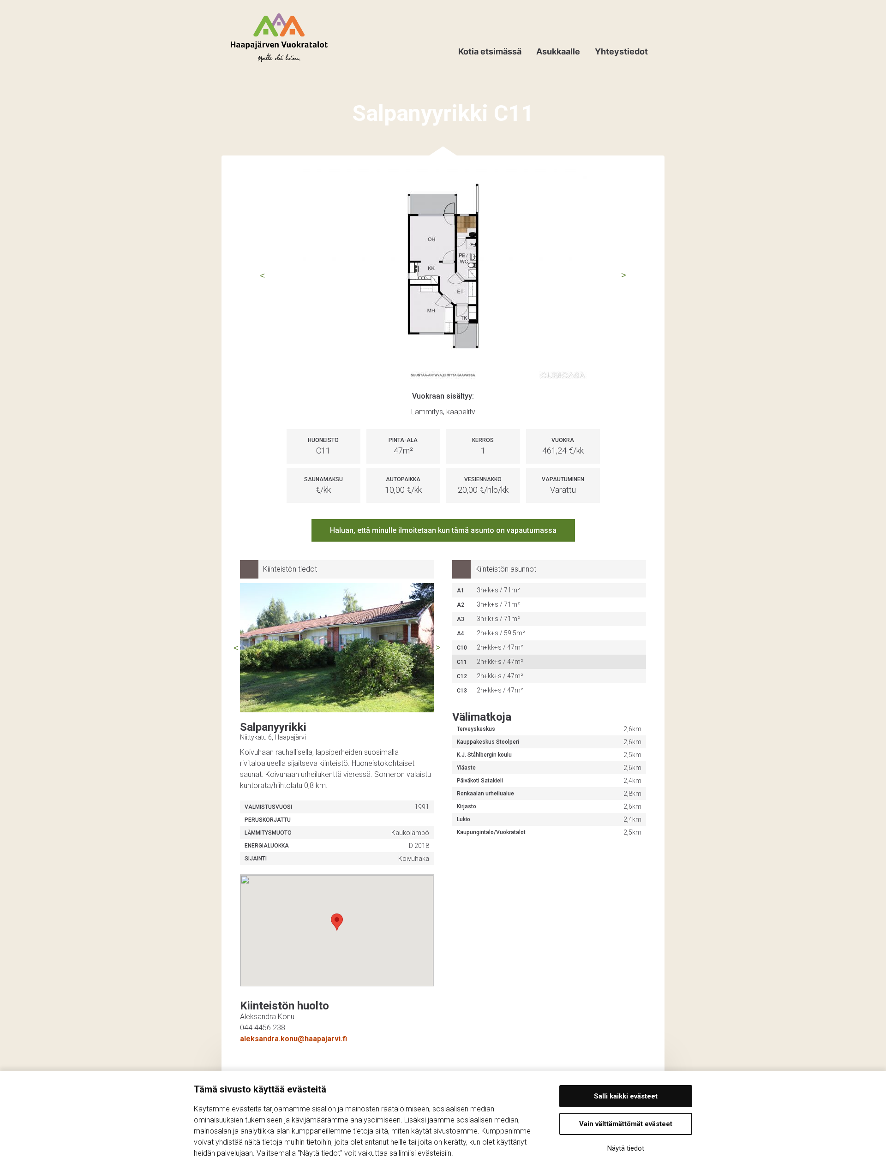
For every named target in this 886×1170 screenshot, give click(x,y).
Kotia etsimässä (489, 51)
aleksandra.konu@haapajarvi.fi (293, 1038)
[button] (337, 922)
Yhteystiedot (621, 51)
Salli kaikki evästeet (626, 1096)
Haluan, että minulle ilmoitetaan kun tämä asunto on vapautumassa (443, 530)
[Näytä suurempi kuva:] (443, 275)
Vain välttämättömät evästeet (625, 1124)
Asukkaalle (558, 51)
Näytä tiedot (625, 1148)
